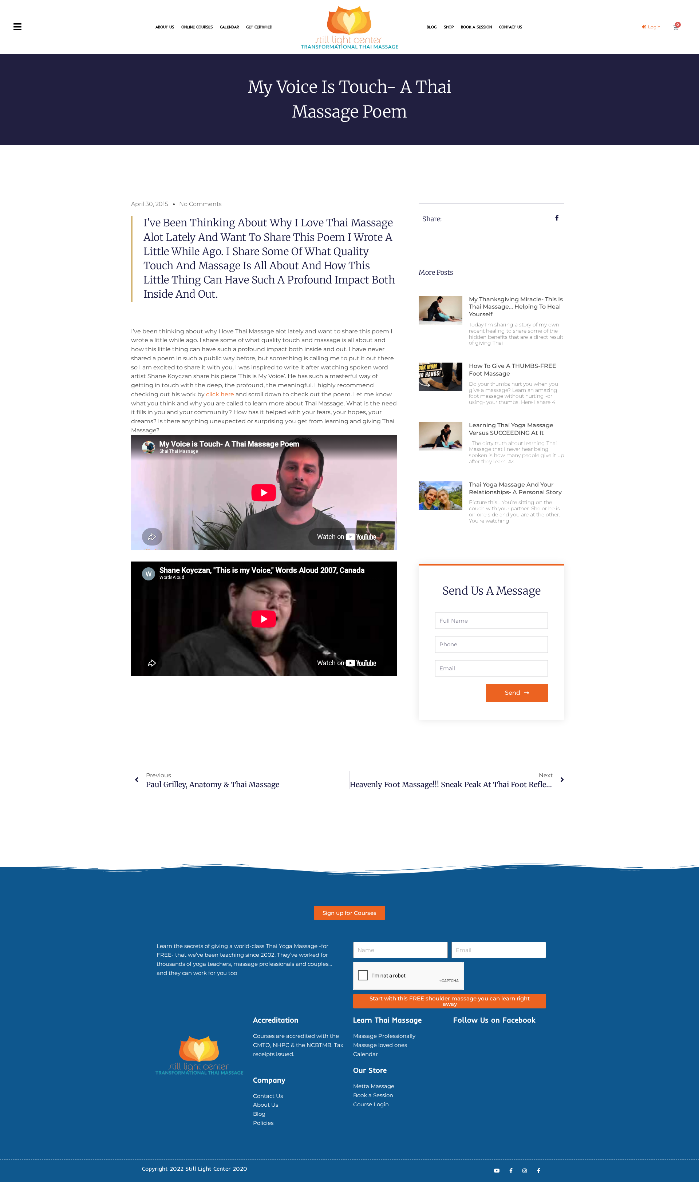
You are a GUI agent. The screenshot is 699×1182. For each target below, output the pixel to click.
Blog (432, 26)
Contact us (510, 26)
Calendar (229, 26)
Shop (449, 26)
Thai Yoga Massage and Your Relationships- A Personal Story (515, 488)
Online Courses (197, 26)
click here (220, 394)
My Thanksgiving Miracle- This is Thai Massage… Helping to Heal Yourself (516, 307)
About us (164, 26)
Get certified (259, 26)
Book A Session (476, 26)
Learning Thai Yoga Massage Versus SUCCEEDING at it (511, 429)
